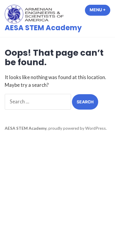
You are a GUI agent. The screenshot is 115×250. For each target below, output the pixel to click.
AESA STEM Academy (43, 28)
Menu (100, 9)
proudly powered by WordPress (77, 128)
